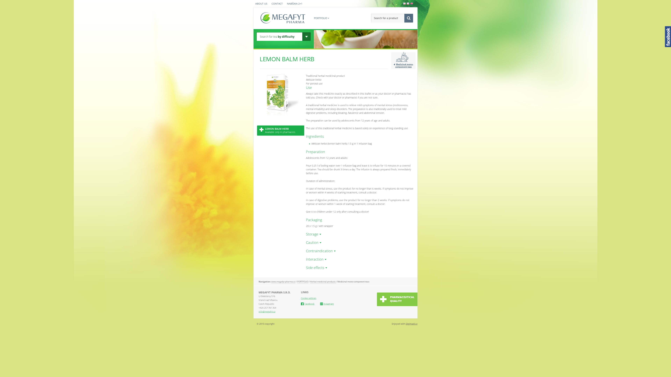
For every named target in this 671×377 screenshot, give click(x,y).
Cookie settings (308, 298)
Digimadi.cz (411, 323)
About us (261, 3)
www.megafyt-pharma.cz (283, 281)
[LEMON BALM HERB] (280, 115)
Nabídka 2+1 (294, 3)
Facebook (309, 303)
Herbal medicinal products (323, 281)
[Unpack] (306, 36)
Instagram (329, 303)
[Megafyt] (283, 18)
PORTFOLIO (320, 18)
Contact (277, 3)
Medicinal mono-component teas (404, 65)
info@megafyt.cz (267, 311)
